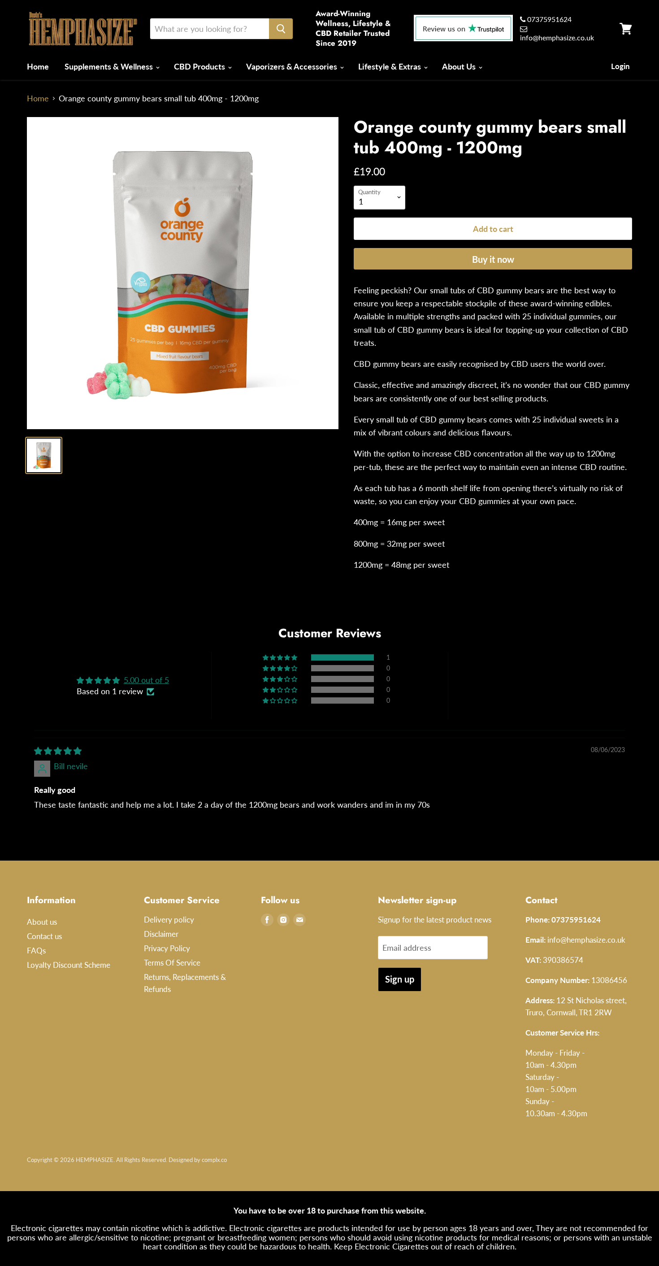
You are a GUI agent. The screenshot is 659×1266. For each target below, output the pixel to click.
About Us (459, 66)
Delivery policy (169, 919)
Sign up (399, 979)
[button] (281, 657)
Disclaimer (161, 934)
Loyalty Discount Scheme (68, 965)
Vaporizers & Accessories (292, 66)
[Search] (281, 28)
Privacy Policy (167, 948)
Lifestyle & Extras (390, 66)
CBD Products (200, 66)
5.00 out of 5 (146, 680)
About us (42, 922)
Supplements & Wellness (110, 66)
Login (620, 66)
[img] (58, 751)
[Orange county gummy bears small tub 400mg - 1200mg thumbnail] (43, 455)
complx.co (214, 1159)
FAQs (36, 950)
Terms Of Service (172, 962)
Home (38, 66)
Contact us (44, 936)
